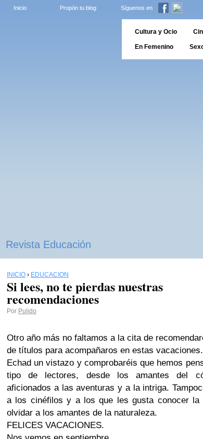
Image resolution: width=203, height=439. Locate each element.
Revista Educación (48, 244)
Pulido (27, 311)
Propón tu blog (78, 8)
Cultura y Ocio (156, 31)
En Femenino (154, 46)
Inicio (20, 8)
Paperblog (57, 39)
